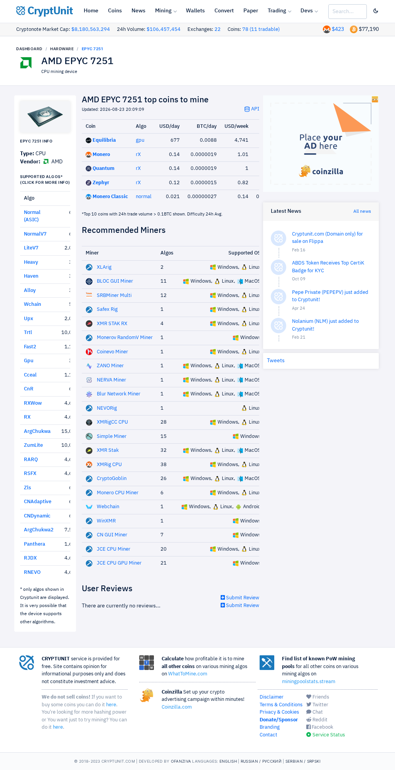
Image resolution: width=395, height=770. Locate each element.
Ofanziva (181, 761)
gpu (140, 140)
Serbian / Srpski (303, 761)
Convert (224, 11)
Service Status (328, 735)
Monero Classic (110, 196)
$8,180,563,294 (90, 29)
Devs (306, 11)
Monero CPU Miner (117, 492)
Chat (317, 712)
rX (138, 154)
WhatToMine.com (187, 674)
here (111, 704)
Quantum (104, 168)
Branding (270, 727)
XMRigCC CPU (112, 422)
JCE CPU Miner (113, 549)
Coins (115, 11)
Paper (250, 11)
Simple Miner (112, 436)
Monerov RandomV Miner (125, 337)
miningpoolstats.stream (308, 681)
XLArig (104, 267)
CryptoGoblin (112, 478)
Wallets (195, 11)
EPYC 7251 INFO (36, 141)
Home (91, 11)
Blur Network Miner (118, 394)
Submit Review (242, 597)
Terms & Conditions (281, 704)
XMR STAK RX (112, 323)
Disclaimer (272, 697)
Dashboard (29, 48)
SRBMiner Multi (114, 295)
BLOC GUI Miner (115, 281)
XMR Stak (108, 450)
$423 (338, 29)
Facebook (322, 727)
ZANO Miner (110, 365)
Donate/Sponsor (279, 720)
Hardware (62, 48)
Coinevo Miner (112, 351)
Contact (268, 735)
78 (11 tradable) (261, 29)
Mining (163, 11)
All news (362, 211)
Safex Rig (107, 309)
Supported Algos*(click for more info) (45, 179)
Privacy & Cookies (279, 712)
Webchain (108, 506)
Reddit (319, 720)
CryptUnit (49, 11)
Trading (277, 11)
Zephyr (101, 182)
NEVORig (107, 408)
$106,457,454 (164, 29)
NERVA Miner (111, 380)
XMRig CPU (109, 464)
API (254, 109)
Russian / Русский (261, 761)
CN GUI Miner (112, 535)
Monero (101, 154)
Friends (320, 697)
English (228, 761)
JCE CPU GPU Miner (119, 563)
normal (144, 196)
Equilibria (104, 140)
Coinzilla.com (177, 707)
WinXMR (106, 521)
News (138, 11)
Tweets (276, 360)
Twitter (319, 704)
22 (217, 29)
